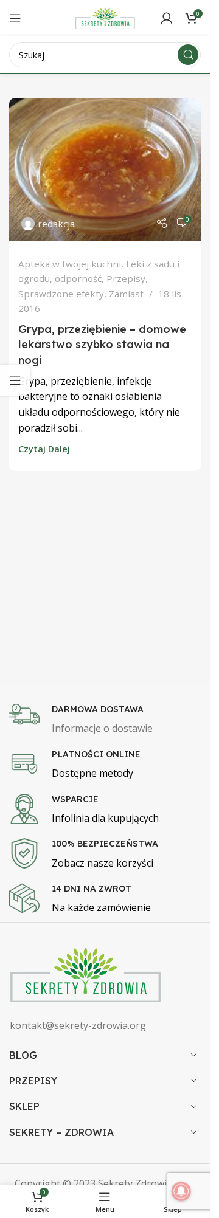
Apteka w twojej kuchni (69, 264)
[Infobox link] (109, 720)
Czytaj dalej (44, 449)
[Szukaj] (188, 54)
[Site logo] (105, 17)
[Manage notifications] (181, 1191)
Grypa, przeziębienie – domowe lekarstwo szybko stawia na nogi (102, 344)
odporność (78, 278)
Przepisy (125, 278)
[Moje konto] (167, 18)
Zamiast (126, 293)
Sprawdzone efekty (61, 293)
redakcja (56, 224)
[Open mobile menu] (15, 18)
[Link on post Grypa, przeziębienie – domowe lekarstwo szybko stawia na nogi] (105, 169)
